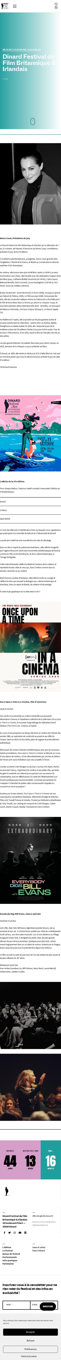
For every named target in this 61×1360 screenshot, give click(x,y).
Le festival (8, 1250)
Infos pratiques (10, 1260)
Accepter (30, 1331)
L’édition (7, 1247)
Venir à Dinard (38, 1250)
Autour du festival (11, 1254)
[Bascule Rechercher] (56, 4)
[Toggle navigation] (15, 6)
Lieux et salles (38, 1247)
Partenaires (8, 1263)
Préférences (30, 1349)
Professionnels (10, 1257)
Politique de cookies (29, 1356)
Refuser (31, 1340)
